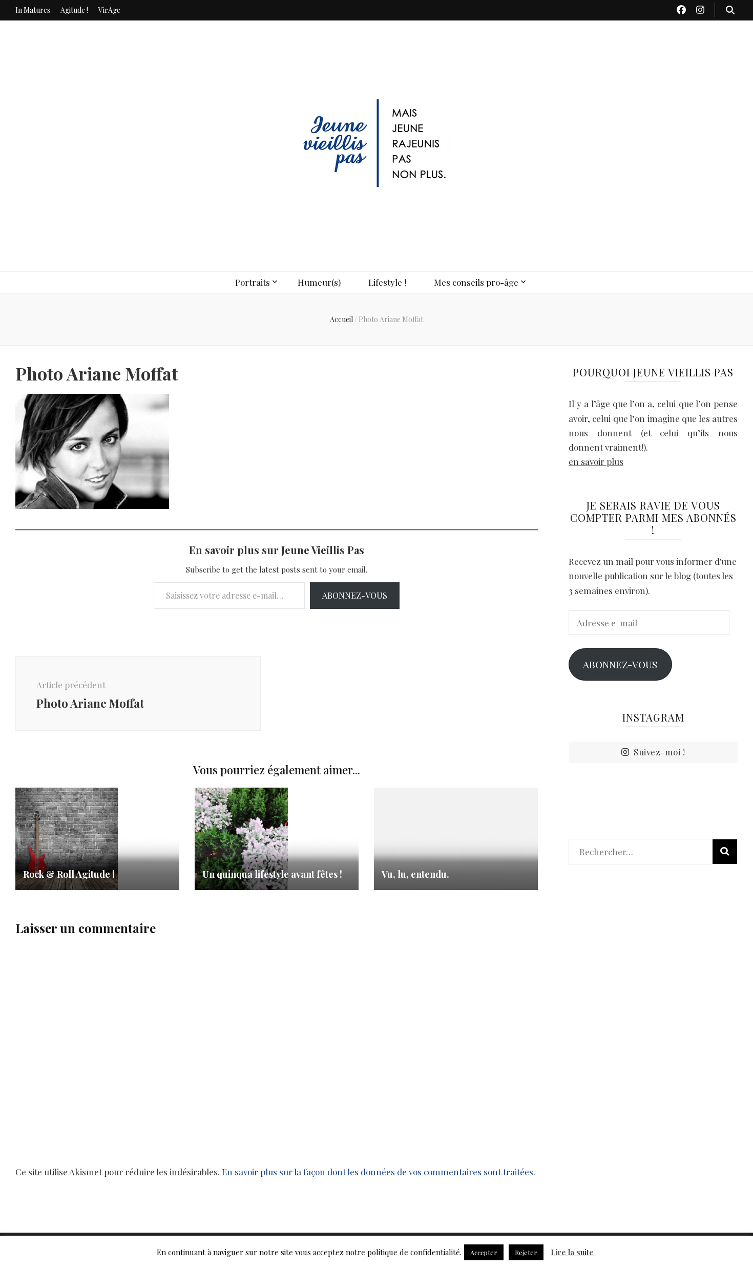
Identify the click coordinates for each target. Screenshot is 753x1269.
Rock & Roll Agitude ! (69, 874)
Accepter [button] (483, 1252)
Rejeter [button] (526, 1252)
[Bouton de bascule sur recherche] (730, 10)
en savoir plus (596, 461)
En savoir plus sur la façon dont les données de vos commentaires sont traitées (377, 1171)
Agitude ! (74, 10)
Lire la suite (572, 1252)
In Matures (32, 10)
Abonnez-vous (354, 595)
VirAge (109, 10)
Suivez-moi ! (659, 751)
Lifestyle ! (387, 282)
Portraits (252, 282)
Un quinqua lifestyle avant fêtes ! (272, 874)
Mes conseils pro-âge (476, 282)
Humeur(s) (319, 282)
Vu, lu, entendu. (415, 874)
